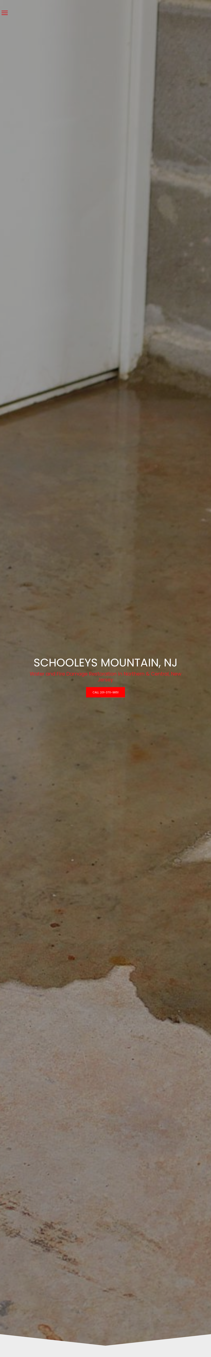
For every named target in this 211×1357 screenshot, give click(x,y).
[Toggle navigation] (4, 13)
